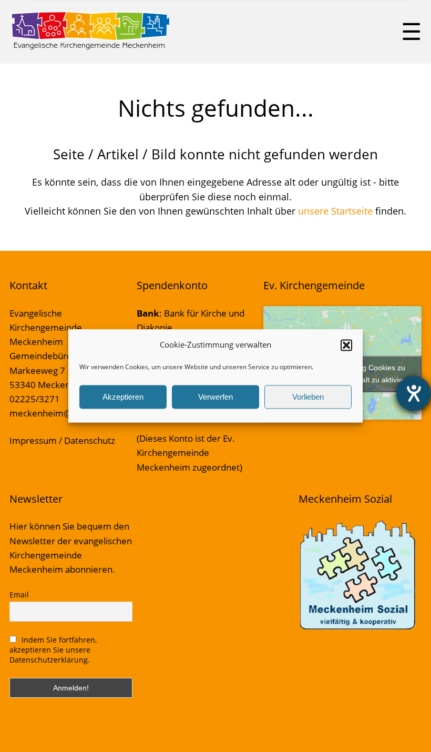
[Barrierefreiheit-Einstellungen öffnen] (413, 393)
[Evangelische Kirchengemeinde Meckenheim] (90, 47)
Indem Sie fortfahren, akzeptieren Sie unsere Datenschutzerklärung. (53, 650)
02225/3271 (34, 399)
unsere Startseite (335, 211)
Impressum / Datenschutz (62, 440)
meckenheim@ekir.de (54, 413)
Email (19, 594)
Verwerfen (215, 396)
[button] (346, 345)
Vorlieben (308, 396)
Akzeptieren (122, 396)
